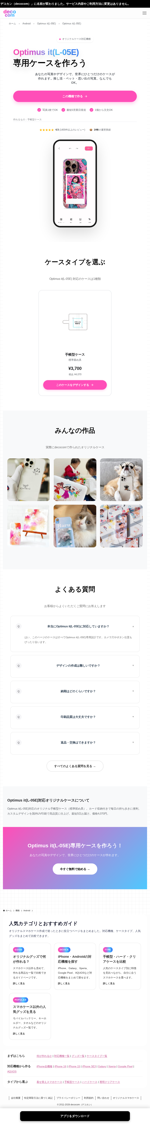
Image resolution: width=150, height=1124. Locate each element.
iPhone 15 (74, 1066)
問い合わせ (103, 1098)
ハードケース (89, 1081)
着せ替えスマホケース (49, 1081)
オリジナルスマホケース (126, 1098)
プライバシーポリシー (68, 1098)
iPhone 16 (60, 1066)
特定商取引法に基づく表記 (38, 1098)
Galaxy (102, 1066)
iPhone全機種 (44, 1066)
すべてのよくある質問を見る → (75, 766)
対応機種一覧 (62, 1055)
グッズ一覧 (78, 1055)
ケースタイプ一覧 (97, 1055)
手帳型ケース (72, 1081)
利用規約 (88, 1098)
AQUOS (11, 1071)
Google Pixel (125, 1066)
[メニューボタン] (144, 13)
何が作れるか (44, 1055)
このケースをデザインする (72, 384)
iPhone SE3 (89, 1066)
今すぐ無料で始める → (75, 869)
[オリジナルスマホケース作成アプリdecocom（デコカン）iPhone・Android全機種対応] (9, 13)
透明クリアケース (110, 1081)
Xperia (112, 1066)
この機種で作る (72, 96)
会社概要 (15, 1098)
